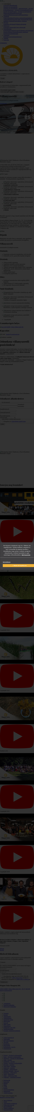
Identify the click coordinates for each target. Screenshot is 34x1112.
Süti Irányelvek (26, 555)
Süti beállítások (6, 562)
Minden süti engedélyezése (20, 565)
